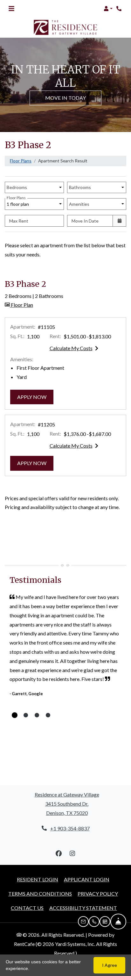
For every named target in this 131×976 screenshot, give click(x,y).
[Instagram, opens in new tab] (72, 853)
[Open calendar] (119, 221)
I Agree (109, 965)
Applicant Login (86, 879)
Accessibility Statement (83, 907)
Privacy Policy (98, 893)
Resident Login (37, 879)
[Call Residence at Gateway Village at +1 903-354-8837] (119, 9)
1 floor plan (19, 202)
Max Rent (18, 221)
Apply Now (35, 397)
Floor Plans (20, 160)
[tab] (14, 715)
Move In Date (85, 221)
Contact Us (27, 908)
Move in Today (65, 98)
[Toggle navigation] (11, 9)
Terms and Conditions (40, 893)
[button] (108, 9)
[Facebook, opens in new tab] (58, 853)
